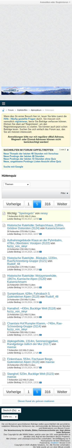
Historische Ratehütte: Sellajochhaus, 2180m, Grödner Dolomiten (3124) (35, 227)
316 (48, 204)
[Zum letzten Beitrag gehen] (40, 219)
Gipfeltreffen (22, 110)
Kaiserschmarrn (55, 228)
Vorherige (13, 204)
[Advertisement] (36, 43)
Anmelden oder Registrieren (54, 2)
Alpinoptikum (36, 110)
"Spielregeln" (26, 213)
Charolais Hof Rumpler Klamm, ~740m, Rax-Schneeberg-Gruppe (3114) (34, 325)
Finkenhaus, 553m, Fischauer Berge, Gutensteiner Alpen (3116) (30, 360)
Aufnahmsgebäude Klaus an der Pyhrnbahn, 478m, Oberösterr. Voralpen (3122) (34, 242)
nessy (44, 213)
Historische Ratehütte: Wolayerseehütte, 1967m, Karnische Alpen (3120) (32, 277)
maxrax (11, 347)
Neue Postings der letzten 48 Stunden (23, 156)
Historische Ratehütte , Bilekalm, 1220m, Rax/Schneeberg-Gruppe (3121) (32, 259)
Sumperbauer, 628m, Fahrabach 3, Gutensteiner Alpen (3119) (28, 295)
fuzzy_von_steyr (17, 246)
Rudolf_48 (13, 263)
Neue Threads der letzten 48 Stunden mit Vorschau (30, 153)
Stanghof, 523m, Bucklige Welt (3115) (30, 373)
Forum (11, 110)
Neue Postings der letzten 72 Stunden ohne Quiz (29, 159)
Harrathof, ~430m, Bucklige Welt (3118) (31, 308)
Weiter (62, 204)
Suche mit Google (13, 166)
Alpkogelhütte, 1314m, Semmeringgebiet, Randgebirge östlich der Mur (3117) (32, 343)
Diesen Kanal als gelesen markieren (36, 401)
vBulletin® (54, 443)
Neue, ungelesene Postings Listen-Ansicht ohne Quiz (32, 161)
